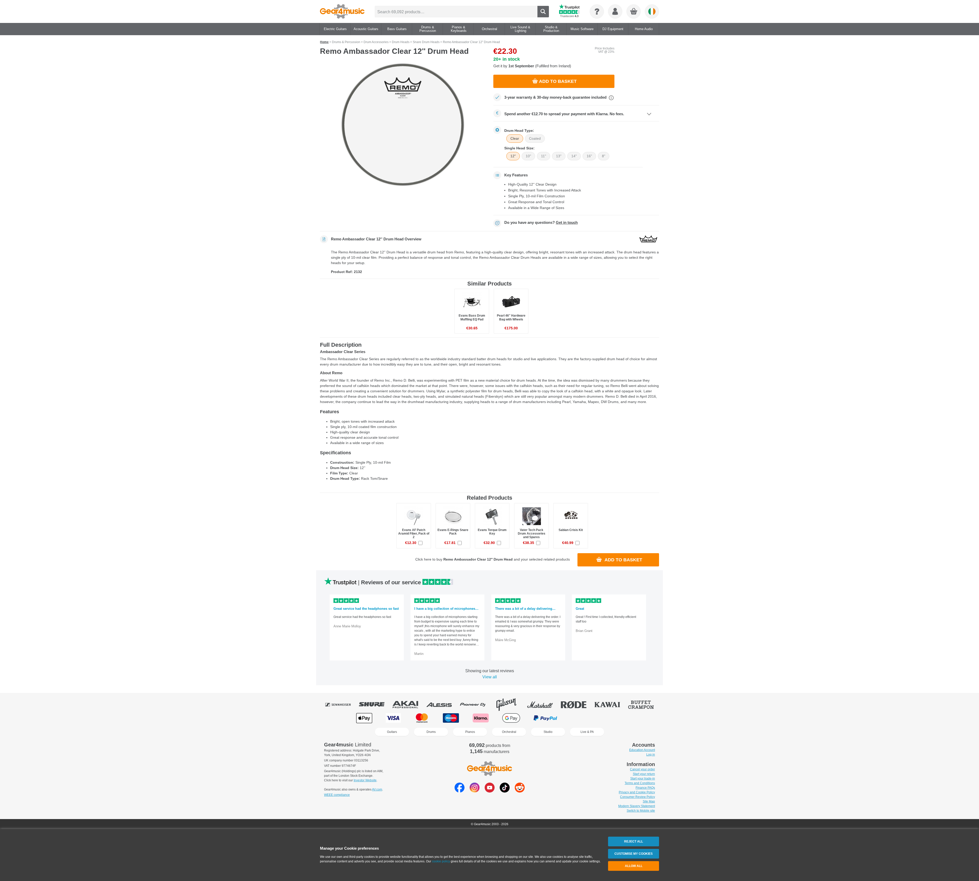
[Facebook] (460, 791)
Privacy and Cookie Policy (637, 792)
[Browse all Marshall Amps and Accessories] (543, 704)
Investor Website (365, 780)
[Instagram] (475, 791)
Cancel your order (642, 769)
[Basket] (634, 12)
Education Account (642, 750)
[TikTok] (505, 791)
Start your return (644, 774)
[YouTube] (490, 791)
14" (574, 156)
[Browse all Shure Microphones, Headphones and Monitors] (375, 704)
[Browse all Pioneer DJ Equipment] (476, 704)
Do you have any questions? (541, 223)
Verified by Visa (614, 718)
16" (589, 156)
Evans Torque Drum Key (492, 531)
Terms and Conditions (640, 783)
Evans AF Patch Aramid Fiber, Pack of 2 (413, 533)
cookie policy (441, 861)
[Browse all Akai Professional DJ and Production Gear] (409, 704)
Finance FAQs (645, 787)
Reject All (633, 841)
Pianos (470, 732)
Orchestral (509, 732)
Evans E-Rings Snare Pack (452, 531)
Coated (535, 138)
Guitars (392, 732)
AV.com (377, 789)
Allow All (633, 866)
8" (603, 156)
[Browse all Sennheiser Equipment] (341, 704)
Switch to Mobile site (641, 810)
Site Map (649, 801)
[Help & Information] (597, 11)
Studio (548, 732)
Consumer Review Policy (637, 797)
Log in (650, 754)
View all (489, 677)
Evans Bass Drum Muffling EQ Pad (472, 317)
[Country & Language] (652, 11)
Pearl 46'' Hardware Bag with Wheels (511, 317)
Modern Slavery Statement (636, 806)
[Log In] (615, 11)
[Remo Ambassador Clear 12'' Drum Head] (403, 124)
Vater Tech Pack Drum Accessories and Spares (531, 533)
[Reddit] (520, 791)
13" (558, 156)
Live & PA (587, 732)
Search (543, 11)
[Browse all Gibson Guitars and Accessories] (510, 704)
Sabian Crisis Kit (571, 530)
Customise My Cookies (633, 854)
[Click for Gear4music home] (342, 11)
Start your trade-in (642, 778)
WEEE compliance (337, 795)
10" (528, 156)
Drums (431, 732)
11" (543, 156)
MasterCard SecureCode (581, 718)
